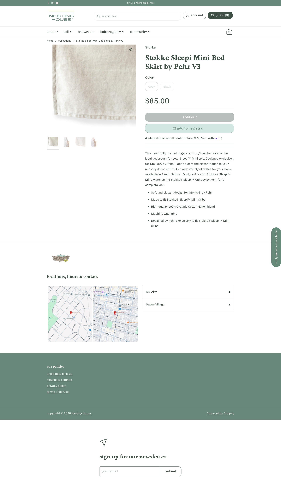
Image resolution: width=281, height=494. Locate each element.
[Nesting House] (61, 16)
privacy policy (56, 385)
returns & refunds (59, 379)
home (50, 40)
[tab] (188, 291)
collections (64, 40)
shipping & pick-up (59, 373)
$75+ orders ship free (140, 3)
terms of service (58, 392)
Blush (167, 86)
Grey (151, 86)
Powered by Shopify (220, 413)
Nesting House (81, 413)
